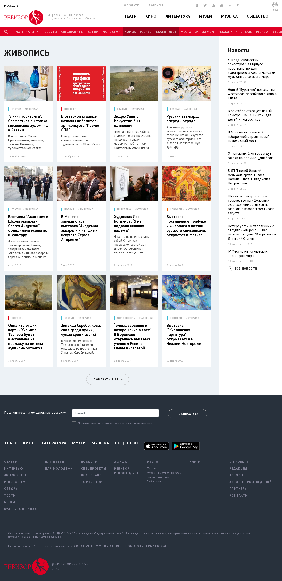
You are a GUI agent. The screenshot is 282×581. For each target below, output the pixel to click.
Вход (275, 9)
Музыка (229, 16)
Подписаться (188, 414)
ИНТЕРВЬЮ (124, 209)
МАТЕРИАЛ (31, 109)
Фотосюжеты (17, 475)
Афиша (130, 32)
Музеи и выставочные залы (164, 473)
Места (186, 32)
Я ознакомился (89, 423)
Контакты (238, 495)
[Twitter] (205, 5)
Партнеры (238, 489)
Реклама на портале (235, 32)
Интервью (13, 469)
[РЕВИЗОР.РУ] (23, 17)
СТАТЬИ (16, 109)
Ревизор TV (14, 482)
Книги (195, 462)
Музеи (205, 16)
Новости (50, 32)
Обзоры (11, 489)
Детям (93, 32)
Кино (150, 16)
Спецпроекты (72, 32)
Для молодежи (59, 469)
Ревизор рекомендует (158, 32)
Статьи (10, 462)
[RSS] (213, 5)
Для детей (54, 462)
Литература (178, 16)
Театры (151, 468)
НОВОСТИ (70, 109)
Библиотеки (154, 481)
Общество (257, 16)
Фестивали (91, 475)
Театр (130, 16)
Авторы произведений (250, 482)
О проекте (131, 5)
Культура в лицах (20, 509)
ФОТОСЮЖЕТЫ (126, 318)
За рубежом (204, 32)
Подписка (156, 5)
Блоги (9, 502)
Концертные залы (158, 477)
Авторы (236, 475)
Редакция (238, 469)
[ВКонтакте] (197, 5)
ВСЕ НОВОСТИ (246, 268)
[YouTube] (221, 5)
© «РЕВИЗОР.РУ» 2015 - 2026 (70, 566)
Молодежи (112, 32)
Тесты (10, 495)
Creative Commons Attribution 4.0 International (120, 546)
